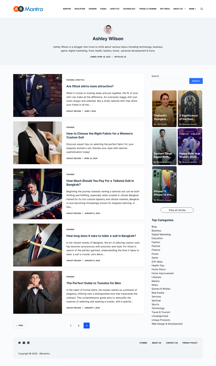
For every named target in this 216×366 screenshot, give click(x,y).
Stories (143, 343)
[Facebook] (19, 343)
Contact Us (172, 343)
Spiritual (156, 300)
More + (192, 9)
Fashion (93, 9)
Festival (156, 246)
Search (155, 76)
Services (156, 296)
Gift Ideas (165, 9)
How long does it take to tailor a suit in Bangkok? (101, 236)
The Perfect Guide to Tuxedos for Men (93, 283)
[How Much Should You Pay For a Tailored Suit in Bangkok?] (37, 194)
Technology (129, 9)
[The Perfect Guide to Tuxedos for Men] (37, 292)
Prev (21, 325)
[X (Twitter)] (24, 343)
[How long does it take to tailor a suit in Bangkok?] (37, 245)
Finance (156, 249)
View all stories (177, 210)
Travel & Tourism (147, 9)
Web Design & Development (167, 323)
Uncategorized (160, 315)
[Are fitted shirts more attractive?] (37, 95)
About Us (178, 9)
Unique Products (161, 319)
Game (155, 257)
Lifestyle (114, 9)
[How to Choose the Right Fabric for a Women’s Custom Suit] (37, 142)
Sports (155, 304)
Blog (154, 226)
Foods (103, 9)
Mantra (67, 9)
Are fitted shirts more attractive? (90, 86)
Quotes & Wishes (161, 288)
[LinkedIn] (28, 343)
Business (156, 230)
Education (80, 9)
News (155, 284)
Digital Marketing (161, 234)
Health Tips (158, 265)
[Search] (202, 9)
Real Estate (158, 292)
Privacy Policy (190, 343)
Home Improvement (163, 273)
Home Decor (159, 269)
